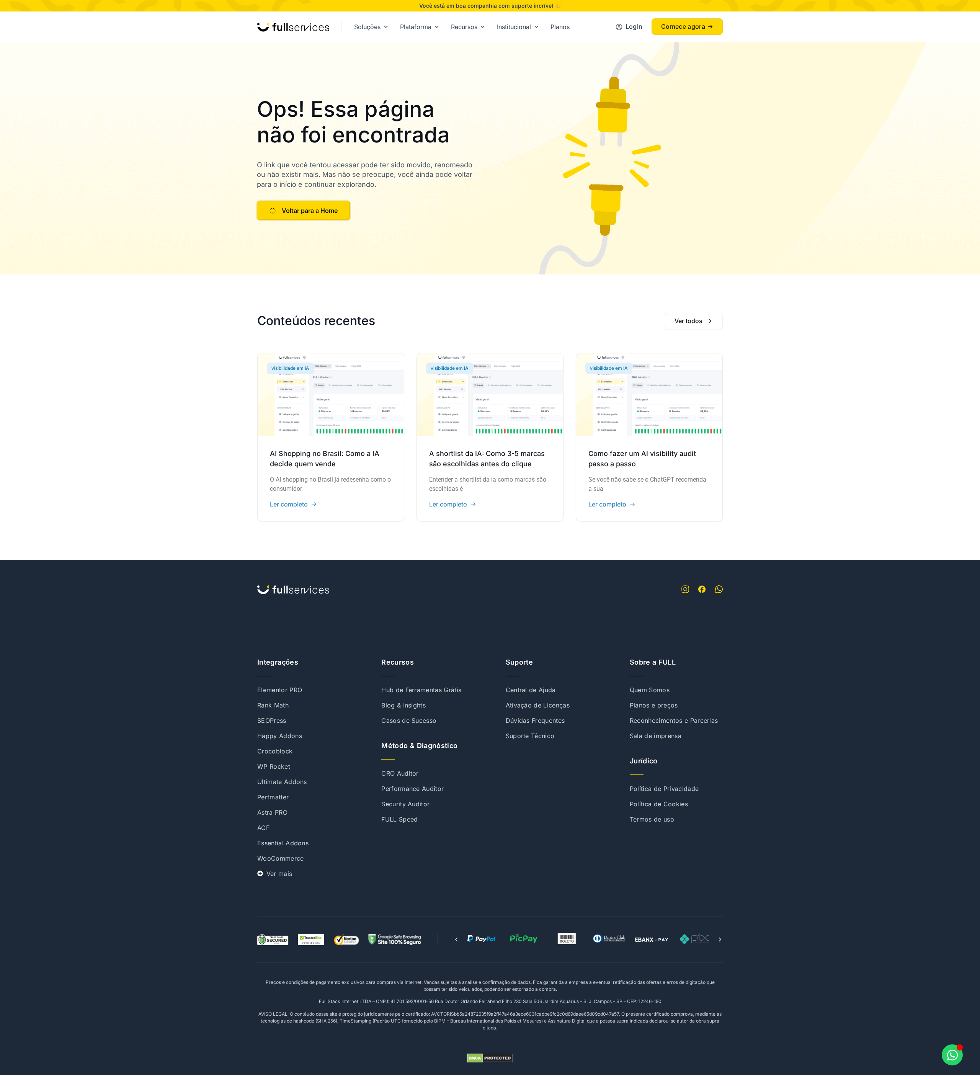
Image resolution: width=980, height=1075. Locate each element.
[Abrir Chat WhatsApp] (952, 1054)
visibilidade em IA (290, 368)
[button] (456, 939)
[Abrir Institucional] (536, 26)
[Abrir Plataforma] (437, 26)
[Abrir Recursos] (483, 26)
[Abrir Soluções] (386, 26)
